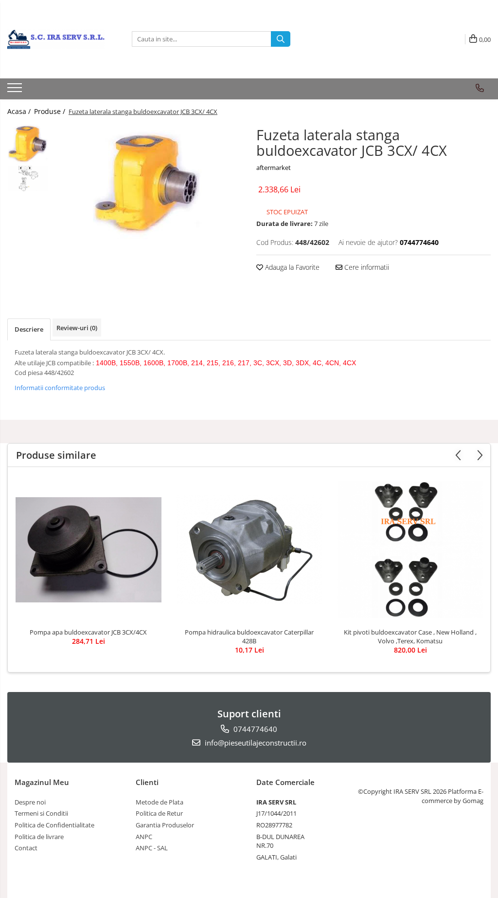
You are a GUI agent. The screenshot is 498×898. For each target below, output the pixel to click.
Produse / (50, 111)
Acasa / (20, 111)
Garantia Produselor (165, 825)
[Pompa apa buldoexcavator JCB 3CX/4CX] (88, 549)
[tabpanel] (147, 185)
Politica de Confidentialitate (54, 825)
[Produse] (15, 90)
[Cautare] (280, 39)
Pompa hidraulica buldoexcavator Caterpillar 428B (249, 636)
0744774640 (254, 729)
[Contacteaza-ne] (480, 88)
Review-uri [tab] (76, 327)
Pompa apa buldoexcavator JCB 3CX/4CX (88, 632)
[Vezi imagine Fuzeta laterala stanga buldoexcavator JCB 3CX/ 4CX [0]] (28, 144)
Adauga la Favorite (291, 267)
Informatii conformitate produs (60, 387)
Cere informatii (365, 267)
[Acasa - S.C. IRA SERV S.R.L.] (56, 39)
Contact (26, 847)
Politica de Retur (159, 813)
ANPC (144, 836)
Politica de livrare (39, 836)
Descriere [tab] (29, 329)
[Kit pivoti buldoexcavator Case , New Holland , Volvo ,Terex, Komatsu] (410, 549)
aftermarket (273, 167)
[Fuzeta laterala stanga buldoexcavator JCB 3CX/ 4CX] (147, 185)
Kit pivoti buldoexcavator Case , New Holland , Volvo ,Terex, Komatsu (410, 636)
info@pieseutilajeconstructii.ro (254, 743)
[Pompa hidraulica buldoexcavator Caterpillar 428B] (249, 549)
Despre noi (30, 802)
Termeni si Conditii (41, 813)
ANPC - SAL (152, 847)
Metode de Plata (159, 802)
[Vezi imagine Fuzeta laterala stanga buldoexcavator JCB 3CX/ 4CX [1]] (28, 179)
